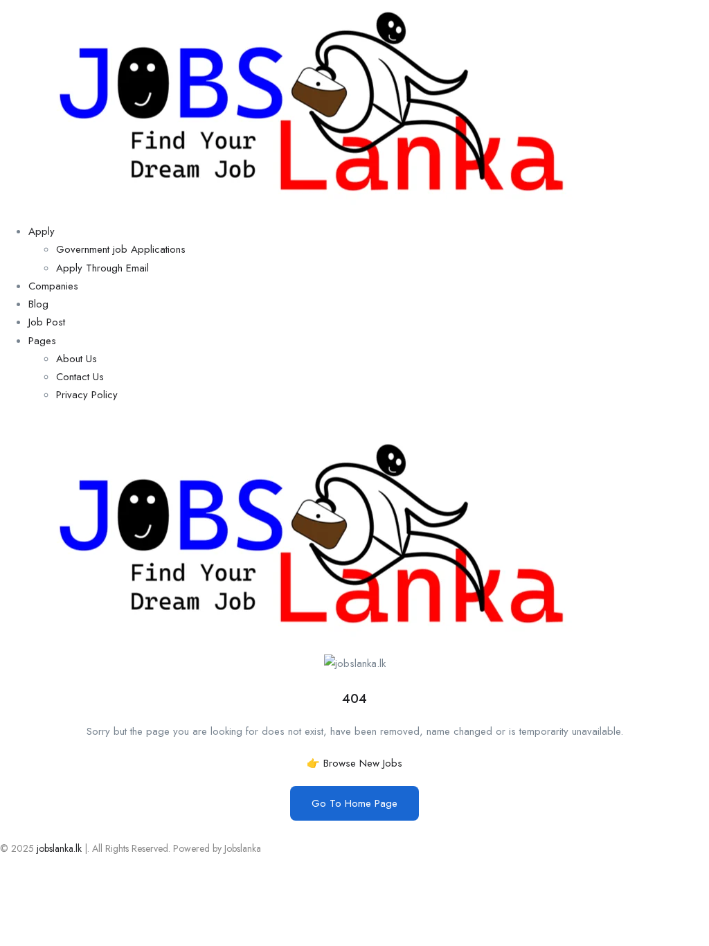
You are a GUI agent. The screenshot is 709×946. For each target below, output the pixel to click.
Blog (38, 304)
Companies (53, 286)
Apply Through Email (102, 268)
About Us (76, 358)
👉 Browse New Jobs (354, 763)
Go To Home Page (354, 803)
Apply (41, 231)
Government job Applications (121, 249)
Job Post (46, 322)
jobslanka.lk (58, 848)
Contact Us (80, 376)
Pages (42, 340)
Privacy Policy (87, 394)
